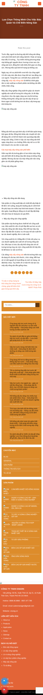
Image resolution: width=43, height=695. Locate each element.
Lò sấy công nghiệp (10, 651)
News (5, 631)
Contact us (7, 638)
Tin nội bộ (7, 473)
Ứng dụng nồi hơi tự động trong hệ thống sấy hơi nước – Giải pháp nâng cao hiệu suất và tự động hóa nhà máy (24, 362)
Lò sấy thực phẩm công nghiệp (14, 658)
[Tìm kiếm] (39, 3)
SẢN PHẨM (8, 465)
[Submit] (37, 305)
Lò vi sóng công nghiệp (11, 654)
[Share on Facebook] (16, 272)
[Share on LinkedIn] (31, 272)
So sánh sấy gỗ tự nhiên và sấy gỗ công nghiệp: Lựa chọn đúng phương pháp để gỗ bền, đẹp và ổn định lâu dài (24, 436)
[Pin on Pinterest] (27, 272)
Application (7, 627)
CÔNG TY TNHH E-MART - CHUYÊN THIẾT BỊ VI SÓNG (21, 692)
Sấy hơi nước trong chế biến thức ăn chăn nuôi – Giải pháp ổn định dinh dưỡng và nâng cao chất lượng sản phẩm (23, 350)
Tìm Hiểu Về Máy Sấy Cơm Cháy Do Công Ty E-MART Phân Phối (31, 284)
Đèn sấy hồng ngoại (10, 647)
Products (6, 624)
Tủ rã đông (7, 665)
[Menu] (3, 3)
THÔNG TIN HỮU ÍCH (12, 469)
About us (6, 620)
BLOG (6, 457)
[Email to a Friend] (23, 272)
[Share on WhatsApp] (12, 272)
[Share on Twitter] (19, 272)
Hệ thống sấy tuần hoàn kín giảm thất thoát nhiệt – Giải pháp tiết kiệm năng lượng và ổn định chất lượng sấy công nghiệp (24, 424)
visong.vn (14, 611)
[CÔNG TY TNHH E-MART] (21, 3)
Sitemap (6, 635)
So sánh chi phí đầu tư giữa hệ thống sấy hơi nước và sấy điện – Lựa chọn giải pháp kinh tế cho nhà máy (24, 338)
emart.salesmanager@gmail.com (21, 606)
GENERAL (8, 461)
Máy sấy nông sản (10, 662)
